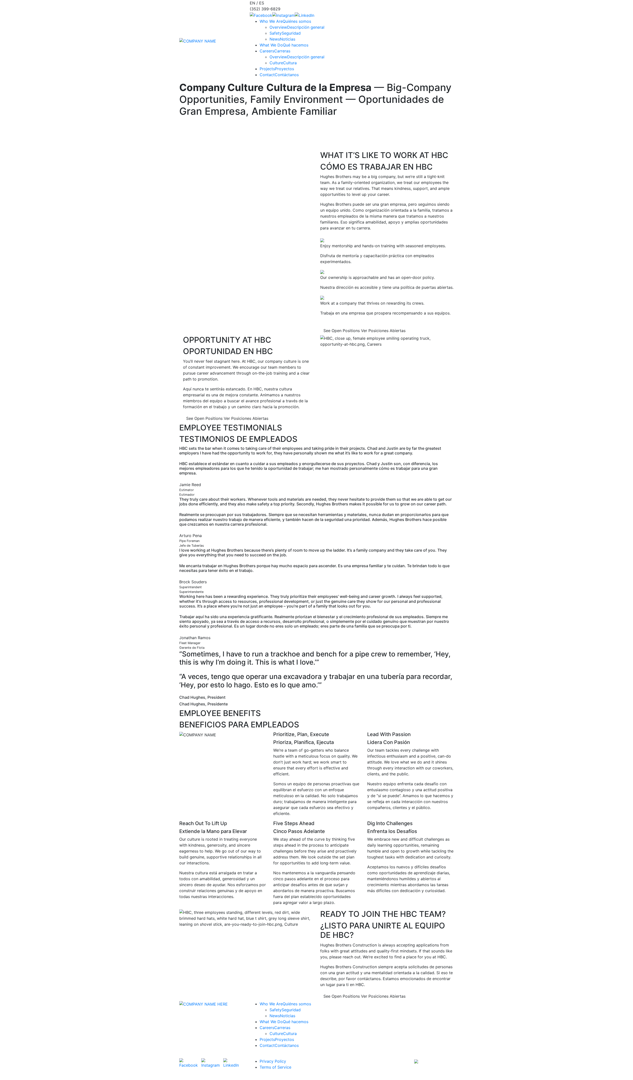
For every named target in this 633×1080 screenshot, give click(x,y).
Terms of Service (275, 1067)
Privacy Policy (273, 1061)
